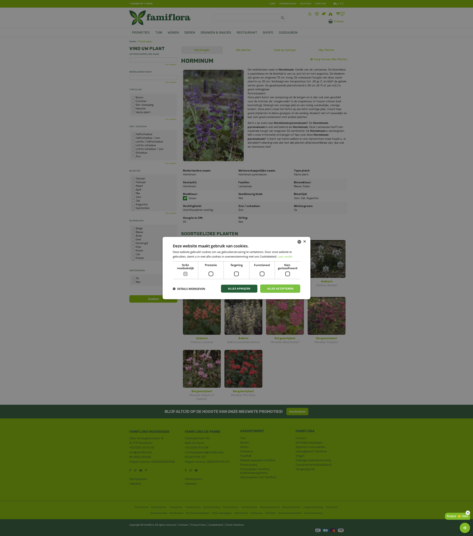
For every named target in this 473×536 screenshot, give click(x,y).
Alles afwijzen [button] (239, 288)
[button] (189, 289)
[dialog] (236, 268)
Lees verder (285, 256)
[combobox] (299, 242)
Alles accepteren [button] (280, 288)
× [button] (304, 241)
